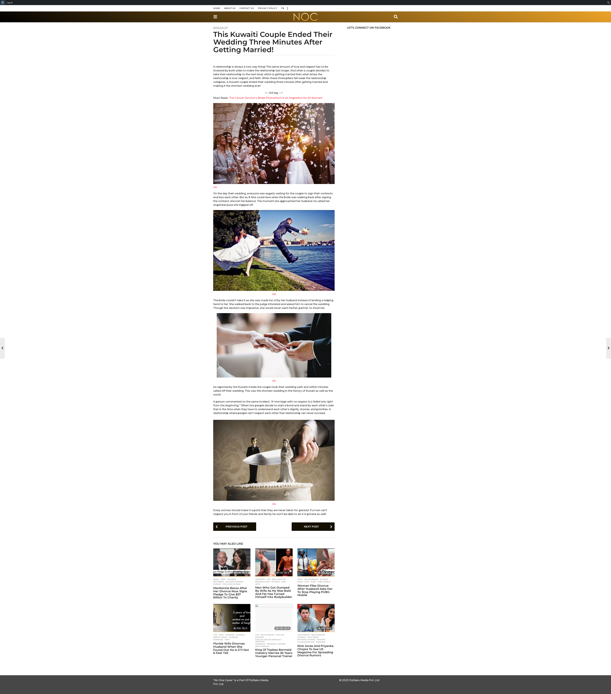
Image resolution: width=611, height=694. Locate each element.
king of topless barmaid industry (268, 640)
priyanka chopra (306, 640)
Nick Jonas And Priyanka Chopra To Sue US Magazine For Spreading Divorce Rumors (315, 650)
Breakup (220, 28)
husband (233, 637)
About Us (229, 8)
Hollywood (303, 635)
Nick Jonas (313, 637)
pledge (217, 584)
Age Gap (280, 635)
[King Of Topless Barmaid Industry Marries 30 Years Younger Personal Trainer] (273, 618)
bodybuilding (262, 582)
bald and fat (279, 579)
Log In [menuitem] (10, 2)
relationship (262, 646)
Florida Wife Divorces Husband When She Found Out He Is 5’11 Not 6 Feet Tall (231, 648)
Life (268, 579)
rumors (321, 640)
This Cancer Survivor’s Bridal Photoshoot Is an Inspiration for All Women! (275, 97)
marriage (218, 640)
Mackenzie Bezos (234, 582)
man (283, 582)
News (216, 579)
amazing (230, 635)
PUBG (313, 582)
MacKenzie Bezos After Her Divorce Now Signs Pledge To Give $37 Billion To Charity (230, 592)
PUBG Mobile (323, 582)
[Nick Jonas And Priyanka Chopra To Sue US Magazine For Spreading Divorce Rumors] (316, 618)
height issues (220, 637)
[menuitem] (3, 2)
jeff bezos (218, 582)
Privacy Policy (267, 8)
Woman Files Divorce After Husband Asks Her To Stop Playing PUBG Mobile (315, 590)
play (306, 582)
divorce (232, 579)
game (300, 582)
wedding (320, 642)
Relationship (311, 579)
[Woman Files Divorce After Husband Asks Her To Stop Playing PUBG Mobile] (316, 562)
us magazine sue (305, 642)
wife (257, 584)
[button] (287, 8)
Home (216, 8)
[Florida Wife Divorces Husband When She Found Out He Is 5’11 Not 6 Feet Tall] (231, 618)
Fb (282, 8)
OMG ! (223, 579)
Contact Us (246, 8)
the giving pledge (231, 584)
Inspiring (260, 579)
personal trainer (276, 644)
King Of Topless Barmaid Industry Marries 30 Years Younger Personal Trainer (273, 653)
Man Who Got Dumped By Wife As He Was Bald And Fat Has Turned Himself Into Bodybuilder (273, 592)
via (215, 187)
